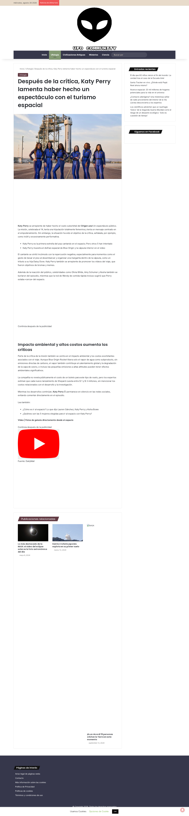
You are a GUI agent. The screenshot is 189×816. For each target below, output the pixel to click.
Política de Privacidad (24, 787)
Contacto (19, 778)
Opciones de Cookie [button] (99, 811)
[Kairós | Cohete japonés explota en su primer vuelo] (67, 532)
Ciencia (105, 55)
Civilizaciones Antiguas (74, 55)
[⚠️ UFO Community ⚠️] (94, 29)
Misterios (93, 55)
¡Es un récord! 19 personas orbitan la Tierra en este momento (100, 737)
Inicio (44, 55)
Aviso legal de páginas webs (27, 774)
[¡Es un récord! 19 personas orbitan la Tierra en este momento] (102, 628)
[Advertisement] (67, 203)
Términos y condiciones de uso (29, 795)
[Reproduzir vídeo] (38, 444)
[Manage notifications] (182, 810)
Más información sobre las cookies (30, 782)
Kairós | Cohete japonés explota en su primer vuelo (65, 545)
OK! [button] (115, 811)
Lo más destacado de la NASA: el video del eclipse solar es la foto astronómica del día (32, 548)
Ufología (55, 55)
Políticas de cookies (24, 791)
